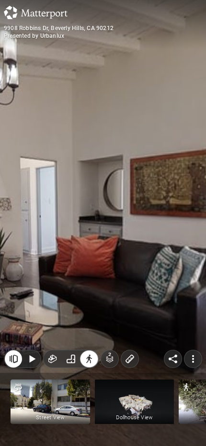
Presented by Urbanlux (34, 36)
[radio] (53, 359)
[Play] (31, 359)
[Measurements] (130, 359)
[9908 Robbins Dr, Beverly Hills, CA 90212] (103, 223)
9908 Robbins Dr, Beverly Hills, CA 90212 (59, 28)
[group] (71, 359)
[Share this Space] (173, 359)
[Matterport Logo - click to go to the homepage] (35, 12)
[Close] (13, 359)
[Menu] (193, 359)
